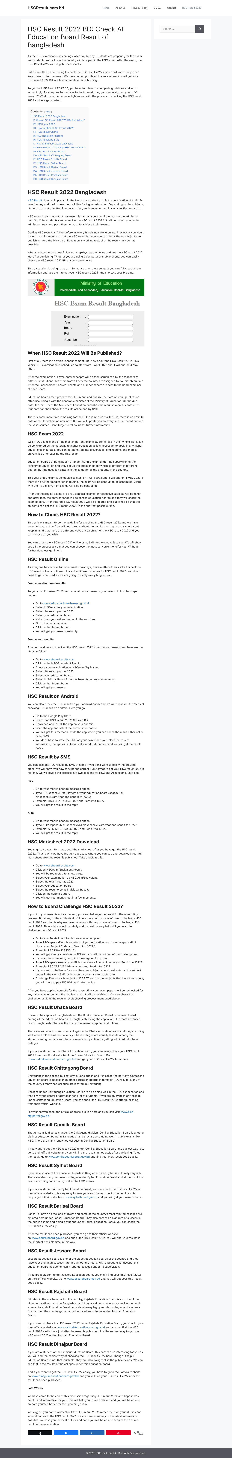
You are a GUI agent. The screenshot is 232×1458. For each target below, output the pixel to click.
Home (106, 7)
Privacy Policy (139, 7)
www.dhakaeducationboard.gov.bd (53, 1059)
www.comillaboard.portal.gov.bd (69, 1156)
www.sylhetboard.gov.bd (81, 1197)
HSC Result (35, 200)
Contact (171, 7)
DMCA (157, 7)
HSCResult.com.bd (46, 8)
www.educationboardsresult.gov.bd (66, 603)
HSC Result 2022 (191, 7)
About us (120, 7)
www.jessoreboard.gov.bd (83, 1278)
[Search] (199, 29)
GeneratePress (137, 1453)
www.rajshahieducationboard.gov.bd (81, 1327)
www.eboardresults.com (58, 659)
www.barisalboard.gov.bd (48, 1237)
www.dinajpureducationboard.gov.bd (55, 1376)
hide (48, 111)
